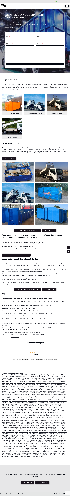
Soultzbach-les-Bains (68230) (43, 393)
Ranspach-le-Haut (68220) (48, 407)
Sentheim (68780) (34, 396)
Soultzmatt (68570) (20, 393)
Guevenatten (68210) (40, 448)
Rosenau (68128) (62, 401)
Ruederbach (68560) (43, 401)
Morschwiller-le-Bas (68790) (48, 420)
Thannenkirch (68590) (24, 388)
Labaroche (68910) (62, 432)
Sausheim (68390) (17, 397)
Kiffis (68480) (9, 435)
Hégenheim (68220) (32, 445)
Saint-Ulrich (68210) (11, 399)
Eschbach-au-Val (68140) (39, 456)
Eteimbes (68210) (15, 456)
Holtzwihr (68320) (42, 440)
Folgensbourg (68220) (58, 453)
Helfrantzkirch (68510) (35, 443)
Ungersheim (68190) (11, 386)
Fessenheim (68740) (24, 455)
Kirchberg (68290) (53, 433)
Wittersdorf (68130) (40, 376)
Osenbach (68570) (6, 412)
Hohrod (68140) (52, 440)
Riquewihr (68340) (28, 404)
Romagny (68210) (43, 402)
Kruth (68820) (14, 433)
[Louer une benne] (12, 126)
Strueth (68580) (10, 389)
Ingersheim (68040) (40, 437)
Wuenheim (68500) (59, 375)
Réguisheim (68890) (26, 407)
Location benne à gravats (12, 113)
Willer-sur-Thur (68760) (27, 378)
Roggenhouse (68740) (53, 402)
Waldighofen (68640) (11, 383)
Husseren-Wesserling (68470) (13, 438)
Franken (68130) (37, 453)
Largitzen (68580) (33, 432)
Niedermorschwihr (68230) (31, 415)
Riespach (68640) (19, 406)
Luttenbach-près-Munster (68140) (56, 427)
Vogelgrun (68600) (51, 383)
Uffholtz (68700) (21, 386)
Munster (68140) (18, 419)
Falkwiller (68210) (6, 456)
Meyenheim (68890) (60, 424)
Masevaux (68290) (34, 425)
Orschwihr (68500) (16, 412)
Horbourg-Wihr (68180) (21, 440)
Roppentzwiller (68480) (18, 402)
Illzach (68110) (48, 437)
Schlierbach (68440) (7, 397)
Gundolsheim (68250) (17, 448)
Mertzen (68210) (25, 425)
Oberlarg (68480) (33, 414)
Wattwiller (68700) (32, 381)
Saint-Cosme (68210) (34, 399)
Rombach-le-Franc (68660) (31, 402)
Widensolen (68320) (7, 380)
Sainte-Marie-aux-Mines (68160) (30, 397)
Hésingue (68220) (57, 442)
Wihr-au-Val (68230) (57, 378)
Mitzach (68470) (58, 422)
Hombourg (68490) (33, 440)
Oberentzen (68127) (56, 414)
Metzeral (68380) (6, 425)
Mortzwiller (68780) (35, 420)
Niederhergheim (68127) (44, 415)
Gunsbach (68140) (6, 448)
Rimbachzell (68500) (39, 404)
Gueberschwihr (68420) (8, 450)
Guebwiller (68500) (60, 448)
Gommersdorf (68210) (56, 450)
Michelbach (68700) (49, 424)
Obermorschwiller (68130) (8, 414)
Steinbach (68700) (35, 391)
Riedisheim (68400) (38, 406)
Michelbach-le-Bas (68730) (37, 424)
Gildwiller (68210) (16, 451)
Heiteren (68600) (55, 443)
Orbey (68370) (25, 412)
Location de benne (57, 113)
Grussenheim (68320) (20, 450)
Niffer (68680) (19, 415)
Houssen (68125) (10, 440)
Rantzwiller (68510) (37, 407)
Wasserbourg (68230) (43, 381)
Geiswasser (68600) (26, 451)
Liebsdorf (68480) (6, 430)
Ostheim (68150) (60, 411)
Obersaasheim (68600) (52, 412)
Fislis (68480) (15, 455)
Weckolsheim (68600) (22, 381)
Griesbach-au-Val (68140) (32, 450)
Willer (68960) (37, 378)
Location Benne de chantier (35, 113)
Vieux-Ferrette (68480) (33, 384)
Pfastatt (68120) (17, 411)
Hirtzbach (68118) (16, 442)
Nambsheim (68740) (39, 417)
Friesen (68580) (20, 453)
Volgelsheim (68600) (41, 383)
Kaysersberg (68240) (37, 435)
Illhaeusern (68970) (58, 437)
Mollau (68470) (40, 422)
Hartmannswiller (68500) (8, 446)
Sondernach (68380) (41, 394)
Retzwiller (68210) (6, 407)
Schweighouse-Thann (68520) (57, 396)
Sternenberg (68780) (50, 389)
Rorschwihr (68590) (7, 402)
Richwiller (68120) (47, 406)
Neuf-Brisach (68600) (27, 417)
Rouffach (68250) (53, 401)
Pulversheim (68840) (55, 409)
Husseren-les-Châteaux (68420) (30, 438)
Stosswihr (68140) (19, 389)
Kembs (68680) (27, 435)
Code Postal (39, 43)
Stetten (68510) (40, 389)
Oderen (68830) (42, 412)
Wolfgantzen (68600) (18, 376)
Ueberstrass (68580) (40, 386)
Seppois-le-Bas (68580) (24, 396)
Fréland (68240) (29, 453)
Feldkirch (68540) (52, 455)
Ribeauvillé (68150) (57, 406)
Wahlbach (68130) (31, 383)
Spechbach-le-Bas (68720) (8, 393)
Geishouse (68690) (46, 451)
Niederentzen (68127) (56, 415)
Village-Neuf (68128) (11, 384)
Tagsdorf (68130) (43, 388)
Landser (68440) (53, 432)
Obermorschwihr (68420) (22, 414)
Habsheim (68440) (57, 446)
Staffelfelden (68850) (45, 391)
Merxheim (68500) (15, 425)
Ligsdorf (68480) (53, 428)
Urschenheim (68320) (57, 384)
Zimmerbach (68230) (19, 375)
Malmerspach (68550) (54, 425)
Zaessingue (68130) (49, 375)
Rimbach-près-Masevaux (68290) (53, 404)
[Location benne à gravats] (12, 102)
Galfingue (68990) (56, 451)
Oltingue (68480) (33, 412)
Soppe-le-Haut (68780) (7, 394)
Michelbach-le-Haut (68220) (23, 424)
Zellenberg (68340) (39, 375)
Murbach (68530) (49, 417)
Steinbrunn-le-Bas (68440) (23, 391)
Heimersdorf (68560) (11, 445)
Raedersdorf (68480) (44, 409)
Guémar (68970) (50, 448)
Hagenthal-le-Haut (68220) (22, 446)
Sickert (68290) (6, 396)
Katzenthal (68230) (48, 435)
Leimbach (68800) (46, 430)
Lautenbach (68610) (24, 432)
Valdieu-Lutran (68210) (46, 384)
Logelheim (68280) (27, 428)
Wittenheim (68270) (50, 376)
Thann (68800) (34, 388)
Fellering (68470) (43, 455)
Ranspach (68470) (10, 409)
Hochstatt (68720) (61, 440)
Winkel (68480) (17, 378)
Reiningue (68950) (16, 407)
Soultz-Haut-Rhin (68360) (57, 393)
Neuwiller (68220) (17, 417)
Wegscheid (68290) (11, 381)
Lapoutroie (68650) (43, 432)
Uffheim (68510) (30, 386)
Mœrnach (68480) (48, 422)
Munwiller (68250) (58, 417)
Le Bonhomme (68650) (57, 430)
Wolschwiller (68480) (7, 376)
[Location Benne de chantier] (34, 102)
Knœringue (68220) (43, 433)
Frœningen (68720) (11, 453)
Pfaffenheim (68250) (27, 411)
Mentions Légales (22, 493)
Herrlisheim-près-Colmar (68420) (10, 443)
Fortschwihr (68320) (47, 453)
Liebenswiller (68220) (16, 430)
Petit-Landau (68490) (38, 411)
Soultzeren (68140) (31, 393)
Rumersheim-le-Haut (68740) (19, 401)
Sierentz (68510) (61, 394)
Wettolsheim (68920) (30, 380)
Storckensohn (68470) (30, 389)
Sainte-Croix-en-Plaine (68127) (46, 397)
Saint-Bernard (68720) (46, 399)
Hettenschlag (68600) (47, 442)
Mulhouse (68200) (38, 419)
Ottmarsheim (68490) (49, 411)
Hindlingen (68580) (36, 442)
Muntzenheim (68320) (7, 419)
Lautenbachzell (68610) (12, 432)
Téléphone (9, 43)
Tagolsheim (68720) (53, 388)
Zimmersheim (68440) (7, 375)
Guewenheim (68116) (28, 448)
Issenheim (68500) (29, 437)
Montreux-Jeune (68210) (30, 422)
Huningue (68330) (43, 438)
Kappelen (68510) (57, 435)
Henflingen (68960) (24, 443)
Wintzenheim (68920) (7, 378)
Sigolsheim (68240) (52, 394)
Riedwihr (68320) (28, 406)
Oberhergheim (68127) (44, 414)
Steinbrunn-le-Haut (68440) (9, 391)
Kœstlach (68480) (33, 433)
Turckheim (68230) (50, 386)
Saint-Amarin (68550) (57, 399)
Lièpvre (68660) (61, 428)
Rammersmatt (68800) (21, 409)
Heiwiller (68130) (46, 443)
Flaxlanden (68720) (7, 455)
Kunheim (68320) (6, 433)
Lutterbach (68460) (34, 427)
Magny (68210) (25, 427)
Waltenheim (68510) (54, 381)
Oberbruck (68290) (11, 415)
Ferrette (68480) (34, 455)
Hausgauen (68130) (51, 445)
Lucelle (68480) (18, 428)
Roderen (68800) (10, 404)
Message (8, 51)
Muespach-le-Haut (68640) (13, 420)
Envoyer (35, 64)
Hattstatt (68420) (61, 445)
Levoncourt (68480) (36, 430)
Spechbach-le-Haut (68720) (58, 391)
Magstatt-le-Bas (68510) (15, 427)
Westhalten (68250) (41, 380)
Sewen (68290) (14, 396)
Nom (8, 36)
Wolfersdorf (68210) (29, 376)
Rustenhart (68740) (7, 401)
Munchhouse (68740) (28, 419)
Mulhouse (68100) (48, 419)
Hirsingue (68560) (26, 442)
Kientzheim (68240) (18, 435)
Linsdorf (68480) (44, 428)
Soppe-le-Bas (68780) (19, 394)
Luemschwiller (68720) (7, 428)
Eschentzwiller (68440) (26, 456)
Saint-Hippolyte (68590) (23, 399)
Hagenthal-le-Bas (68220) (35, 446)
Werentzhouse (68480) (52, 380)
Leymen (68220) (27, 430)
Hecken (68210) (42, 445)
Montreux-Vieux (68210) (17, 422)
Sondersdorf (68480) (30, 394)
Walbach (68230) (21, 383)
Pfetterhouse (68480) (7, 411)
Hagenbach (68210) (47, 446)
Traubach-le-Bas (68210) (12, 388)
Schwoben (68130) (44, 396)
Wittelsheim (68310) (61, 376)
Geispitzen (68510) (36, 451)
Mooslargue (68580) (60, 420)
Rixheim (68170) (19, 404)
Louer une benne (12, 137)
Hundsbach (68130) (53, 438)
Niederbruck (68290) (7, 417)
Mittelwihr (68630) (11, 424)
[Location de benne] (57, 102)
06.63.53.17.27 (10, 2)
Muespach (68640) (25, 420)
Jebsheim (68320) (20, 437)
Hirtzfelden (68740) (7, 442)
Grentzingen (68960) (45, 450)
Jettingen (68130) (10, 437)
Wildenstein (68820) (46, 378)
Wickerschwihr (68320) (18, 380)
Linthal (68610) (36, 428)
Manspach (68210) (44, 425)
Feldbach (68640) (61, 455)
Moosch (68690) (6, 422)
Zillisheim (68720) (29, 375)
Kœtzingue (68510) (23, 433)
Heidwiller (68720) (22, 445)
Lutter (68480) (43, 427)
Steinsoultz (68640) (60, 389)
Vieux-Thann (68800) (22, 384)
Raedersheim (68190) (33, 409)
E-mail (38, 36)
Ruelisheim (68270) (32, 401)
